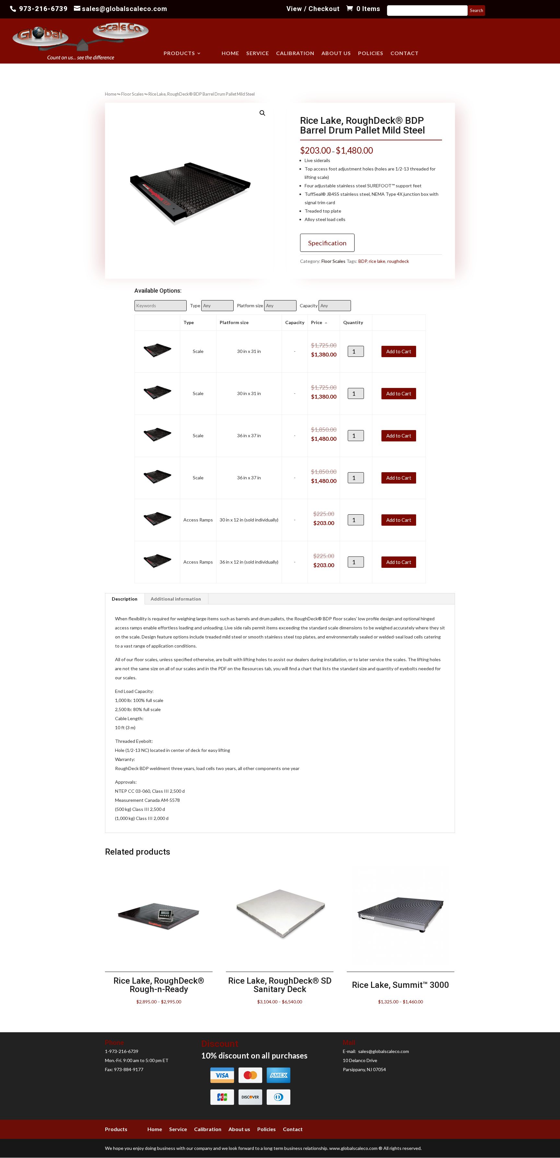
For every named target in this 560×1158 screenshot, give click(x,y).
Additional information (176, 599)
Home (230, 53)
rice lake (377, 261)
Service (257, 53)
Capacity (309, 305)
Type (195, 305)
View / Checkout (313, 9)
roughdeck (398, 261)
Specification (327, 243)
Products (179, 53)
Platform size (250, 305)
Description (124, 599)
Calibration (295, 53)
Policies (370, 53)
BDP (362, 261)
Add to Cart (398, 351)
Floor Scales (132, 94)
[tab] (125, 598)
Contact (405, 53)
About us (336, 53)
